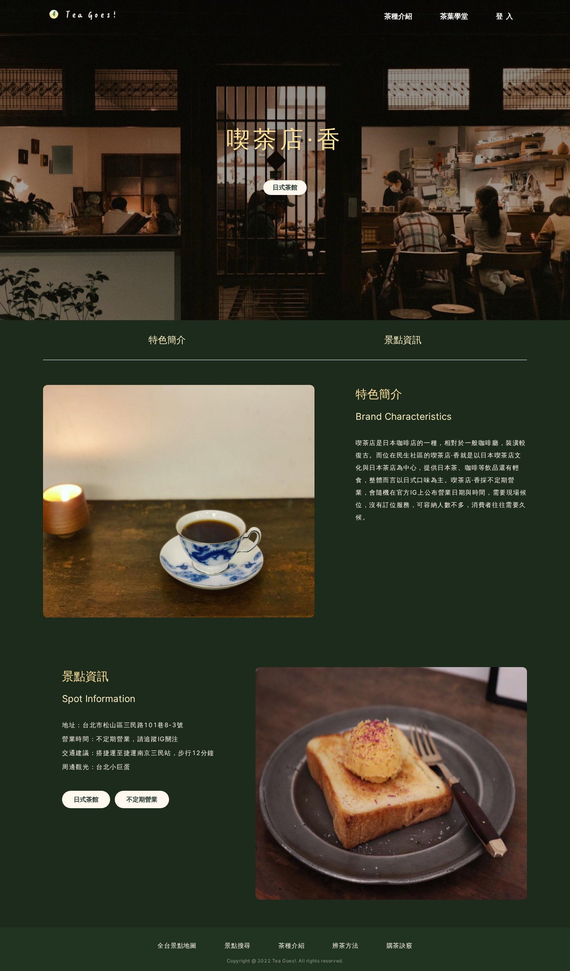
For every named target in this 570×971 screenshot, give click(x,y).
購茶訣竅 (400, 945)
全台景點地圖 (177, 945)
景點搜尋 (237, 945)
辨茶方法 (345, 945)
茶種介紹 (291, 945)
